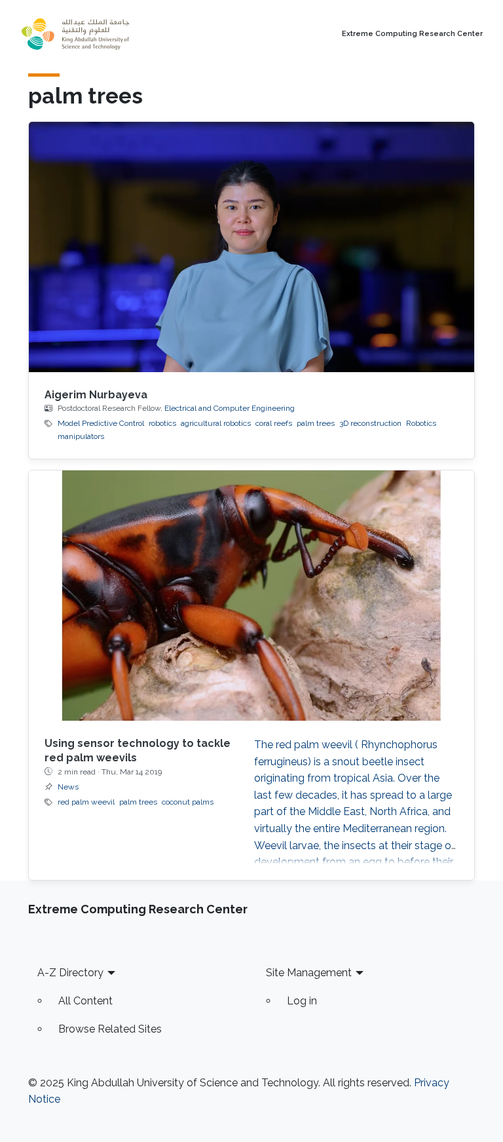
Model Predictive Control (101, 423)
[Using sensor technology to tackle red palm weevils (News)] (251, 595)
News (68, 786)
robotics (162, 423)
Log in (302, 1001)
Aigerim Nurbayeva (96, 395)
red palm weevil (86, 802)
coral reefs (273, 423)
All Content (85, 1001)
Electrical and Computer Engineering (229, 408)
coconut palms (188, 802)
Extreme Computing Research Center (412, 34)
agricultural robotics (216, 423)
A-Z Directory (70, 972)
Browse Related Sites (110, 1029)
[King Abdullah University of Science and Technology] (104, 34)
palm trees (316, 423)
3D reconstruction (370, 423)
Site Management (309, 972)
